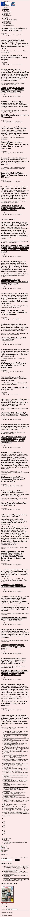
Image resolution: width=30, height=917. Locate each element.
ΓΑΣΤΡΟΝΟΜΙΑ (7, 15)
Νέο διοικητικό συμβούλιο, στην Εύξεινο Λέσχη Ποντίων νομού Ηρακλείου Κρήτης (13, 479)
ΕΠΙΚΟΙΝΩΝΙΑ (7, 21)
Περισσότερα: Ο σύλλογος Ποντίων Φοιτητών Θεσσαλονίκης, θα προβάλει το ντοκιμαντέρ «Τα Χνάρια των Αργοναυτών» (15, 473)
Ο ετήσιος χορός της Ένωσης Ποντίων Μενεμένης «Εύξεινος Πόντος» (13, 647)
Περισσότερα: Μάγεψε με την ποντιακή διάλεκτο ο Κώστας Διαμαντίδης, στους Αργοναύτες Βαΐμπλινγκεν (14, 697)
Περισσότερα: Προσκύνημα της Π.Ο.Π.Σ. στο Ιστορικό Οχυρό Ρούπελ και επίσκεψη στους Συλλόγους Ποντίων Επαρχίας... (14, 580)
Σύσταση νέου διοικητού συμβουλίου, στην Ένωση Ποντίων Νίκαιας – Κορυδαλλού (14, 282)
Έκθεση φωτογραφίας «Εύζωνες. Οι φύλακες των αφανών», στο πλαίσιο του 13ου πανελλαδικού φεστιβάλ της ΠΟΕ (15, 249)
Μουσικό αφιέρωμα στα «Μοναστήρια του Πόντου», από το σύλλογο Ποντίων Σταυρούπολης (15, 763)
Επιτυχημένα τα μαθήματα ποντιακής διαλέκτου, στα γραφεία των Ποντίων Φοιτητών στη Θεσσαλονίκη (14, 145)
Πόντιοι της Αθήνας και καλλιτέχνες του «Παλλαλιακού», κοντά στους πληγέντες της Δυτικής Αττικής (15, 772)
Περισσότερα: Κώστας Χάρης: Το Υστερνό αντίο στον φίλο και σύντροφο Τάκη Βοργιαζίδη (14, 728)
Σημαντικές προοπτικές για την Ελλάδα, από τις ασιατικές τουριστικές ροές (14, 795)
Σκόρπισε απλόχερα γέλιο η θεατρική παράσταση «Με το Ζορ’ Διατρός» (14, 57)
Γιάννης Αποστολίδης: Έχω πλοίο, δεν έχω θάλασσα (14, 504)
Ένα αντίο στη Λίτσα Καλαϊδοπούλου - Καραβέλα (15, 806)
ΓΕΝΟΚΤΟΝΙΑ (7, 12)
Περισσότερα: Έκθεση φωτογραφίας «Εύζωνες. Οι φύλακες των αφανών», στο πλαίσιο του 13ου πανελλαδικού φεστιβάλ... (14, 275)
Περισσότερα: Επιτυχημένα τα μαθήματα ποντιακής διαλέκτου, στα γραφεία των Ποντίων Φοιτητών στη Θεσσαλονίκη (13, 168)
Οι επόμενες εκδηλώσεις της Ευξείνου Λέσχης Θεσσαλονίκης (13, 586)
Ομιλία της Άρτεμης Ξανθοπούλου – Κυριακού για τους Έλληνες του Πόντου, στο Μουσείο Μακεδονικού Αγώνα (16, 802)
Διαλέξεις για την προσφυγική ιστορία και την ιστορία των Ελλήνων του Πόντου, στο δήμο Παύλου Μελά (15, 769)
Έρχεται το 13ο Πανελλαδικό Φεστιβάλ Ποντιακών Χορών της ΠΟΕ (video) (14, 175)
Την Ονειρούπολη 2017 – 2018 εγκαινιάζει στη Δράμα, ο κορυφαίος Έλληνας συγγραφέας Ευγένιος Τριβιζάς (16, 810)
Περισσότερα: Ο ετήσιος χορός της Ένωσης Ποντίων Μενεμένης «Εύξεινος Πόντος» (13, 666)
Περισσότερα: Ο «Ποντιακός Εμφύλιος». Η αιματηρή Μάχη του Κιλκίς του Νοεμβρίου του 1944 (14, 241)
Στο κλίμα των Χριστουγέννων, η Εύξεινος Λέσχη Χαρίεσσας (14, 29)
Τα (2, 903)
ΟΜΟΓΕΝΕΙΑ (6, 13)
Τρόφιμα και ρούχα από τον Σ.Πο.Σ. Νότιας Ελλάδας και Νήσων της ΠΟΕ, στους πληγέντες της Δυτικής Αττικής (15, 735)
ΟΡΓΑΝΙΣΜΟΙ (7, 22)
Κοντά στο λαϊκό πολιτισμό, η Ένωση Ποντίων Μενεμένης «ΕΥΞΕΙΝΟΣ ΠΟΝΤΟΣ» (14, 757)
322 (4, 831)
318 (4, 826)
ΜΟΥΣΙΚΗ (6, 17)
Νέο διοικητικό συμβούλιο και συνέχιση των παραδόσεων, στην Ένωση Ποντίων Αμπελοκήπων (15, 754)
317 (4, 825)
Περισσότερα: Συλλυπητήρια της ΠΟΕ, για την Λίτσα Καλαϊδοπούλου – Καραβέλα (13, 432)
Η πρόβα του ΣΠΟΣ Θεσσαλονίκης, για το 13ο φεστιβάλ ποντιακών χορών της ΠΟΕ (14, 793)
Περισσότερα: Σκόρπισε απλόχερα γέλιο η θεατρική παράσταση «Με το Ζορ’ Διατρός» (13, 84)
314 (4, 821)
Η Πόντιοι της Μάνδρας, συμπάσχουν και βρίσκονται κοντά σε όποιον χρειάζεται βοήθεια (15, 787)
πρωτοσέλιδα (5, 903)
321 (4, 830)
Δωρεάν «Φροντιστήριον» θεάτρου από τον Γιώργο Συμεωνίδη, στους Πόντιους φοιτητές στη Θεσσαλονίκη (16, 813)
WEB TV (5, 18)
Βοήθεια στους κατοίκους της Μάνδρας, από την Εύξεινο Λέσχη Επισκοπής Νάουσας (14, 312)
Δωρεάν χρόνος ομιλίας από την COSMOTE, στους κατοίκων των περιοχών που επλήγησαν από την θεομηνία (15, 782)
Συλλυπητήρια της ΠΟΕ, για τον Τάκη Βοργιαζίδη (13, 339)
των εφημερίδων (9, 903)
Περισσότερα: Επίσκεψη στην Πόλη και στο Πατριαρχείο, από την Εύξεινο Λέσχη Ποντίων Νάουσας (14, 111)
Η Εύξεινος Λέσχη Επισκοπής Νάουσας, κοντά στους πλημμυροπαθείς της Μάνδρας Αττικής (15, 732)
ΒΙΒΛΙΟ (5, 14)
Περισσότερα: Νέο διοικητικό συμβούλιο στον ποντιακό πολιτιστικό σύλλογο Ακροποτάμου (14, 383)
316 (4, 823)
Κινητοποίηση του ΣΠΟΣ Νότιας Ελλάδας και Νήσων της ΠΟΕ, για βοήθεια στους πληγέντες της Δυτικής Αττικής (16, 760)
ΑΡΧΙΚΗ (5, 8)
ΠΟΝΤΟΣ (5, 10)
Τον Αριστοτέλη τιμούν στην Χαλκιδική (12, 808)
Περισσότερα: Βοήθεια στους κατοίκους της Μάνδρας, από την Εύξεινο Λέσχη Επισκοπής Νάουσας (14, 334)
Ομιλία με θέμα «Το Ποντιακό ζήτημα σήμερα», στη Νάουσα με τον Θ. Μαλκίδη (15, 741)
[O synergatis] (4, 850)
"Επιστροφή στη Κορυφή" (7, 912)
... (3, 822)
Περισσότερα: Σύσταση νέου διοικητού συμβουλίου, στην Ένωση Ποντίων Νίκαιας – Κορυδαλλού (14, 306)
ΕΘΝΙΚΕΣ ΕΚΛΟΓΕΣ (8, 25)
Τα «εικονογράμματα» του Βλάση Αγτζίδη (13, 749)
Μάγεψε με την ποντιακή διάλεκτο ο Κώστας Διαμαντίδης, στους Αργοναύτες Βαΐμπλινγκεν (14, 673)
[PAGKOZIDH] (5, 848)
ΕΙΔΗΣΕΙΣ (6, 9)
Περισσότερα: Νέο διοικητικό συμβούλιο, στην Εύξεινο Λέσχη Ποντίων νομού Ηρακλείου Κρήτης (14, 499)
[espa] (8, 5)
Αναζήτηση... (4, 909)
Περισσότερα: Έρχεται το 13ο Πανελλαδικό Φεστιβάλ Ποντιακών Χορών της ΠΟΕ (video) (13, 201)
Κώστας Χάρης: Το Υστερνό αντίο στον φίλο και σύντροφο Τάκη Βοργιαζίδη (14, 703)
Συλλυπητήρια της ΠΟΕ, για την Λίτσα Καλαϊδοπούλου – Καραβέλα (14, 414)
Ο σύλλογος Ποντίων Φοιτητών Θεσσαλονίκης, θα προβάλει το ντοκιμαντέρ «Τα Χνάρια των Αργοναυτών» (13, 440)
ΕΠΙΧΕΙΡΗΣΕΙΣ (7, 23)
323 (4, 833)
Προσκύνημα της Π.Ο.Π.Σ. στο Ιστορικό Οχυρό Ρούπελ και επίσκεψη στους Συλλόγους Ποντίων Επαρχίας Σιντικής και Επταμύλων (13, 556)
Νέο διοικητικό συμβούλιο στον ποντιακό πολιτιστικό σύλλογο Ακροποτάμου (13, 365)
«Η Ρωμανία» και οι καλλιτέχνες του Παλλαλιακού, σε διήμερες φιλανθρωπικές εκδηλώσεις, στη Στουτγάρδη (16, 748)
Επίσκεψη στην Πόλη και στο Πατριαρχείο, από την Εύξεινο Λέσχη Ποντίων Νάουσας (12, 90)
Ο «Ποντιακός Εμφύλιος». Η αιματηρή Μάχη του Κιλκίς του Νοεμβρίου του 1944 (13, 208)
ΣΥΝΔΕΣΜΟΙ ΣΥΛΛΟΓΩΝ (10, 19)
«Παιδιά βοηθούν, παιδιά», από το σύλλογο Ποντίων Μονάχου (14, 619)
